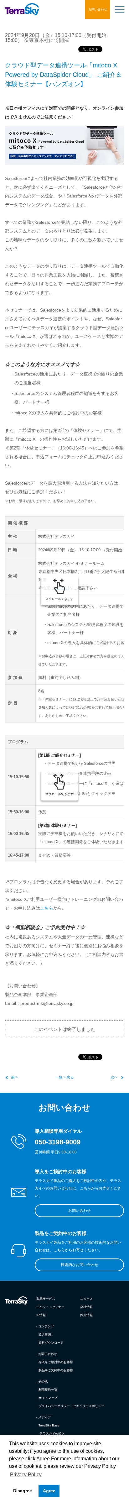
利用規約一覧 (48, 1389)
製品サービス (45, 1298)
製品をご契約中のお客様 (56, 1370)
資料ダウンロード (51, 1342)
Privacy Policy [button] (26, 1474)
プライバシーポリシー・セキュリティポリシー (71, 1406)
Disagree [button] (22, 1490)
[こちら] (61, 588)
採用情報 (86, 1315)
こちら (46, 908)
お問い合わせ (97, 9)
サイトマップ (48, 1398)
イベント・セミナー (50, 1307)
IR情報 (41, 1315)
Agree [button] (49, 1490)
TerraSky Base (49, 1425)
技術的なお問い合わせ (79, 1265)
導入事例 (45, 1334)
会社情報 (86, 1307)
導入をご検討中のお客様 (56, 1362)
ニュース (86, 1298)
